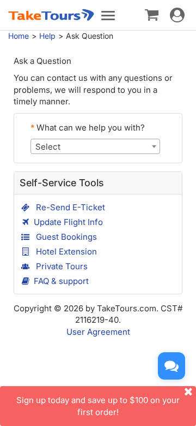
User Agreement (98, 332)
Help (47, 35)
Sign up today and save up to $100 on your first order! (98, 406)
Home (18, 35)
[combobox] (95, 146)
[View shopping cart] (152, 14)
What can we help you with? (87, 127)
